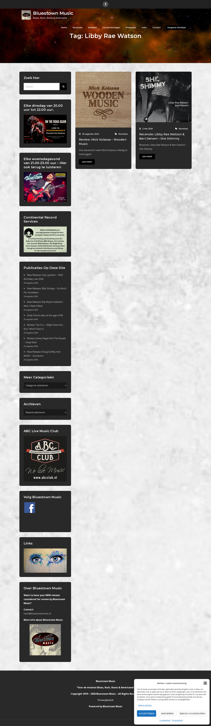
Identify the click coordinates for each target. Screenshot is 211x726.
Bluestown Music (53, 13)
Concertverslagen (111, 27)
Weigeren (167, 713)
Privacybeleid (177, 720)
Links (144, 27)
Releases (92, 27)
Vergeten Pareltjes (176, 27)
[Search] (63, 86)
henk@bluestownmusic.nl (37, 613)
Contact (156, 27)
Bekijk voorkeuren (192, 713)
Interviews (131, 27)
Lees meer (87, 162)
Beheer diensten (145, 705)
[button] (205, 683)
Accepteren (146, 713)
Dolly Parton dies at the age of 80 (45, 315)
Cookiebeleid (164, 720)
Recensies (77, 27)
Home (64, 27)
